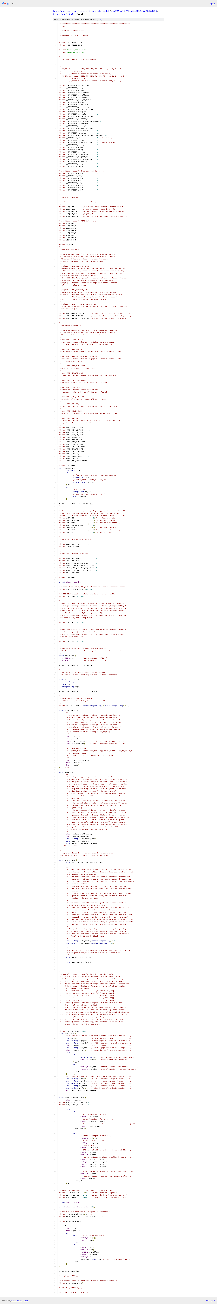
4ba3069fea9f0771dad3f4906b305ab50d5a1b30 (134, 11)
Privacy (19, 1300)
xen (63, 14)
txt (207, 1300)
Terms (26, 1300)
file (99, 20)
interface (71, 14)
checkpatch (103, 11)
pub (63, 11)
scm (69, 11)
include (56, 14)
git (88, 11)
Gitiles (13, 1300)
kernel (56, 11)
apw (94, 11)
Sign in (212, 3)
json (213, 1300)
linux (75, 11)
